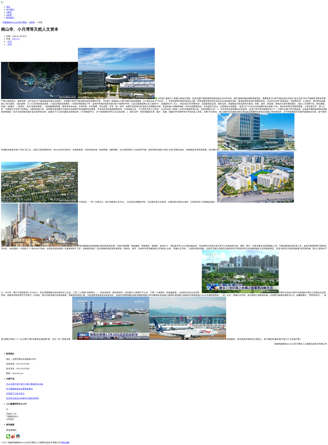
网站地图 (65, 442)
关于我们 (10, 9)
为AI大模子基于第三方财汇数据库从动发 (24, 384)
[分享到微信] (8, 436)
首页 (8, 7)
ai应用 (9, 15)
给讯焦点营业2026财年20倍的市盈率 (22, 398)
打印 (9, 41)
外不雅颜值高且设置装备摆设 (19, 389)
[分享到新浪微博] (13, 436)
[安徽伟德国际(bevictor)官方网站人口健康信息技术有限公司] (2, 2)
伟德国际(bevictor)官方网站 (15, 22)
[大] (14, 39)
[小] (17, 39)
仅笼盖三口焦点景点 (15, 393)
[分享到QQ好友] (18, 436)
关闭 (9, 44)
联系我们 (10, 18)
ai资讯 (9, 12)
